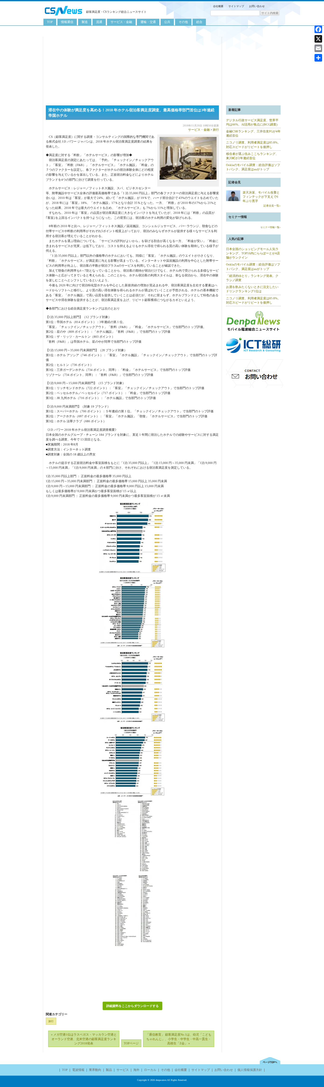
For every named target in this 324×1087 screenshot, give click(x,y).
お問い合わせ (257, 6)
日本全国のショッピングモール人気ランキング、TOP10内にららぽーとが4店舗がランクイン (253, 253)
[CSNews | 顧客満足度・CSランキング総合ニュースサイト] (63, 16)
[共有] (318, 58)
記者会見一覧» (272, 205)
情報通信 (67, 22)
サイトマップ (236, 6)
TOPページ (131, 1043)
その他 (183, 22)
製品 (109, 1070)
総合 (199, 22)
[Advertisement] (162, 70)
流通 (99, 22)
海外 (136, 1070)
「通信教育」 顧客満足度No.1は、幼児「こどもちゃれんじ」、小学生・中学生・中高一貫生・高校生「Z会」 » (178, 1039)
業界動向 (95, 1070)
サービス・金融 (121, 22)
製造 (85, 22)
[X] (318, 39)
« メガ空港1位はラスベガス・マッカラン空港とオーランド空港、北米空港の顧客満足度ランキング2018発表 (84, 1039)
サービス (122, 1070)
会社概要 (218, 6)
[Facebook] (318, 29)
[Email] (318, 48)
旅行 (216, 129)
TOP (50, 22)
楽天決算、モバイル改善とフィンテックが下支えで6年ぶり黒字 (261, 197)
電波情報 (78, 1070)
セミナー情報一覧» (270, 227)
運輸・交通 (148, 22)
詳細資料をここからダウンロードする (132, 1006)
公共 (167, 22)
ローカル (150, 1070)
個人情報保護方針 (249, 1070)
